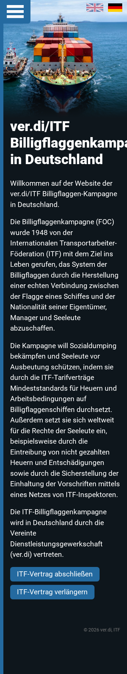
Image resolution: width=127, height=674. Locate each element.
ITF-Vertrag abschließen (55, 574)
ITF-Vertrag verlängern (52, 592)
